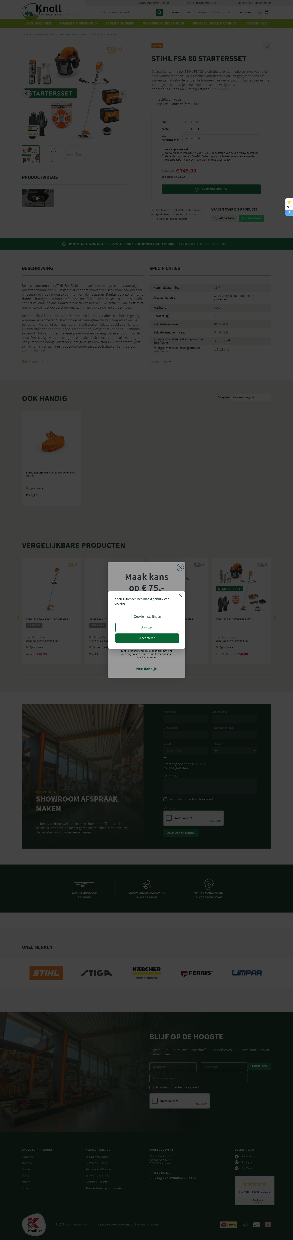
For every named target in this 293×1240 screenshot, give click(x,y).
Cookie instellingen (147, 616)
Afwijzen (147, 627)
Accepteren (147, 638)
